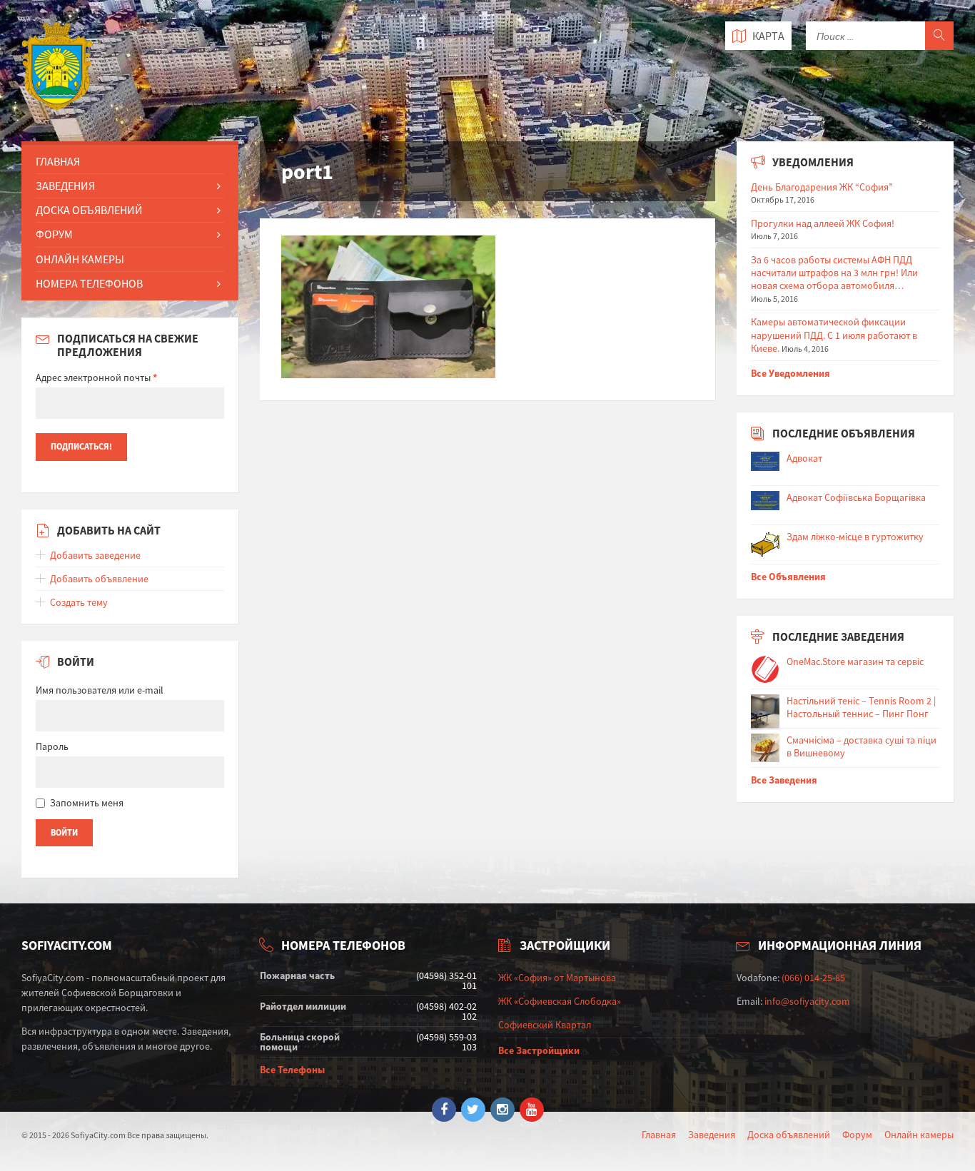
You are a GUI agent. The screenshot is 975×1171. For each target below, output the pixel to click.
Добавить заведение (95, 555)
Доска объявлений (788, 1134)
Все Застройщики (539, 1050)
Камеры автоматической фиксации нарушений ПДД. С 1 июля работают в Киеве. (834, 334)
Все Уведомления (790, 373)
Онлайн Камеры (80, 259)
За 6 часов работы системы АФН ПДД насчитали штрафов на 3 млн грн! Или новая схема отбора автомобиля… (834, 272)
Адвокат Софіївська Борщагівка (856, 497)
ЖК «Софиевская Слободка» (559, 1001)
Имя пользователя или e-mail (99, 690)
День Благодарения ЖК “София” (822, 187)
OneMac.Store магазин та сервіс (855, 661)
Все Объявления (788, 576)
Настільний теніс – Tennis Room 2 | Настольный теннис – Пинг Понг (861, 707)
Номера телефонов (89, 283)
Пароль (52, 746)
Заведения (65, 185)
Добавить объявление (99, 578)
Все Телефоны (292, 1069)
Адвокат (804, 458)
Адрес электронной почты (96, 377)
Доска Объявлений (89, 210)
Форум (54, 234)
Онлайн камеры (919, 1134)
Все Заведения (784, 780)
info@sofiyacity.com (807, 1001)
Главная (58, 161)
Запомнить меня (86, 802)
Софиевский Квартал (544, 1024)
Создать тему (79, 602)
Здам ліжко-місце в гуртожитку (855, 536)
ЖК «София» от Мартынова (557, 977)
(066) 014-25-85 (813, 977)
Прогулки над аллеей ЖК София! (822, 223)
